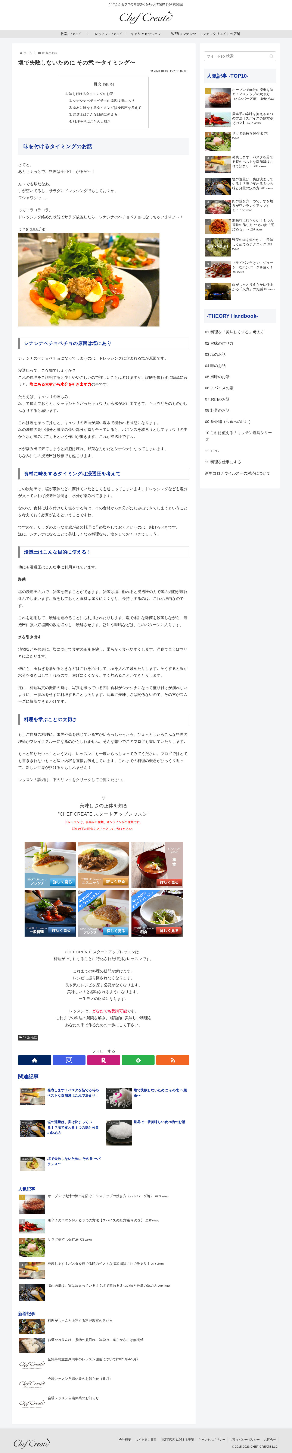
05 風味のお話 (217, 377)
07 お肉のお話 (217, 399)
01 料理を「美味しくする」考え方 (234, 332)
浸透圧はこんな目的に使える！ (97, 114)
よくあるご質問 (146, 1439)
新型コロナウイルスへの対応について (237, 473)
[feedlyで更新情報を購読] (138, 1060)
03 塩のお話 (30, 1037)
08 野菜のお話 (217, 410)
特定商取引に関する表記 (177, 1439)
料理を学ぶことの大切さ (92, 121)
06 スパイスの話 (219, 388)
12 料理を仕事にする (223, 462)
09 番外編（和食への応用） (229, 422)
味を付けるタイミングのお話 (91, 94)
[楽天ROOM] (103, 1060)
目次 (97, 84)
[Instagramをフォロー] (69, 1060)
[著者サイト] (34, 1060)
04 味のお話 (215, 366)
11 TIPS (212, 451)
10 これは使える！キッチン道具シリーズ (238, 436)
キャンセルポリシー (211, 1439)
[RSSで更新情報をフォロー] (172, 1060)
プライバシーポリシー (245, 1439)
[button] (271, 56)
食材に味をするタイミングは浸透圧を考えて (107, 107)
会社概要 (125, 1439)
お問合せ (270, 1439)
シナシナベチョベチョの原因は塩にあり (103, 100)
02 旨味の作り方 (219, 343)
